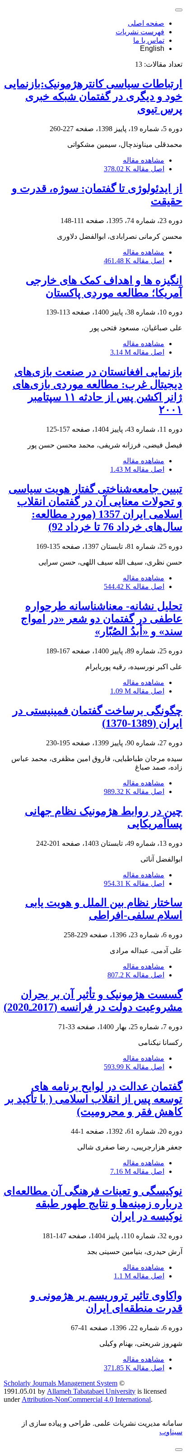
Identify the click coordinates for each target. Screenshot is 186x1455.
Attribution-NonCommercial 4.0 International (86, 1399)
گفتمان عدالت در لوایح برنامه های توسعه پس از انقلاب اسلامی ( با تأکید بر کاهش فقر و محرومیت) (93, 1099)
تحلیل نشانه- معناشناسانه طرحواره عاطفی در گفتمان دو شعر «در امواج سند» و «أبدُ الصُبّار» (101, 618)
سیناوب (170, 1432)
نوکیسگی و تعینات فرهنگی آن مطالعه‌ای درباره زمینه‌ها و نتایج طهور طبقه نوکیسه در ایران (93, 1203)
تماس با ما (148, 40)
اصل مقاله (134, 169)
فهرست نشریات (140, 32)
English (152, 48)
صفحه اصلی (146, 23)
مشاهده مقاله (143, 160)
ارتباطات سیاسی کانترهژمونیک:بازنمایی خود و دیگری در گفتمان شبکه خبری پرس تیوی (93, 96)
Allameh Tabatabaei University (91, 1391)
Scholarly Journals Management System (60, 1383)
